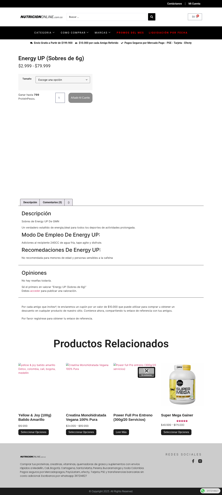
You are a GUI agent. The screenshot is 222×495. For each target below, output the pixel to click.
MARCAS (101, 32)
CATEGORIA (43, 32)
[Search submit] (151, 17)
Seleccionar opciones (33, 432)
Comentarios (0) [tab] (52, 202)
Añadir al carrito (80, 97)
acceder (35, 290)
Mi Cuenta (194, 3)
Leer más (121, 432)
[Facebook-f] (193, 461)
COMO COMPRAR (73, 32)
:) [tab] (68, 202)
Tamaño (27, 79)
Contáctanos (174, 3)
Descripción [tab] (30, 202)
